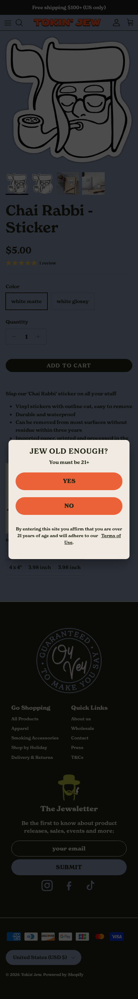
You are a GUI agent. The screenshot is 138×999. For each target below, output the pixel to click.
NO (69, 505)
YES (69, 480)
